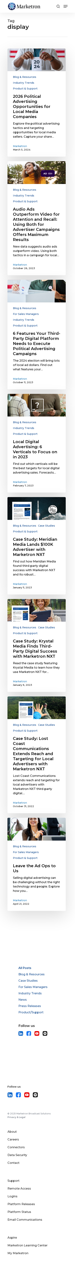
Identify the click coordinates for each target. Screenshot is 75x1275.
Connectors (16, 1147)
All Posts (24, 968)
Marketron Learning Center (27, 1245)
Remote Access (19, 1188)
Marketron (20, 146)
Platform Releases (21, 1204)
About (12, 1131)
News (22, 999)
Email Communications (24, 1219)
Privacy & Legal (16, 1117)
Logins (12, 1196)
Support (13, 1180)
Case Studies (46, 525)
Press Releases (29, 1006)
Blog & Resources (24, 77)
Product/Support (31, 1012)
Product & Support (25, 88)
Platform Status (19, 1212)
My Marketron (17, 1253)
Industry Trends (23, 82)
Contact (13, 1163)
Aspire (12, 1237)
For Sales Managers (26, 314)
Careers (13, 1139)
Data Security (17, 1155)
